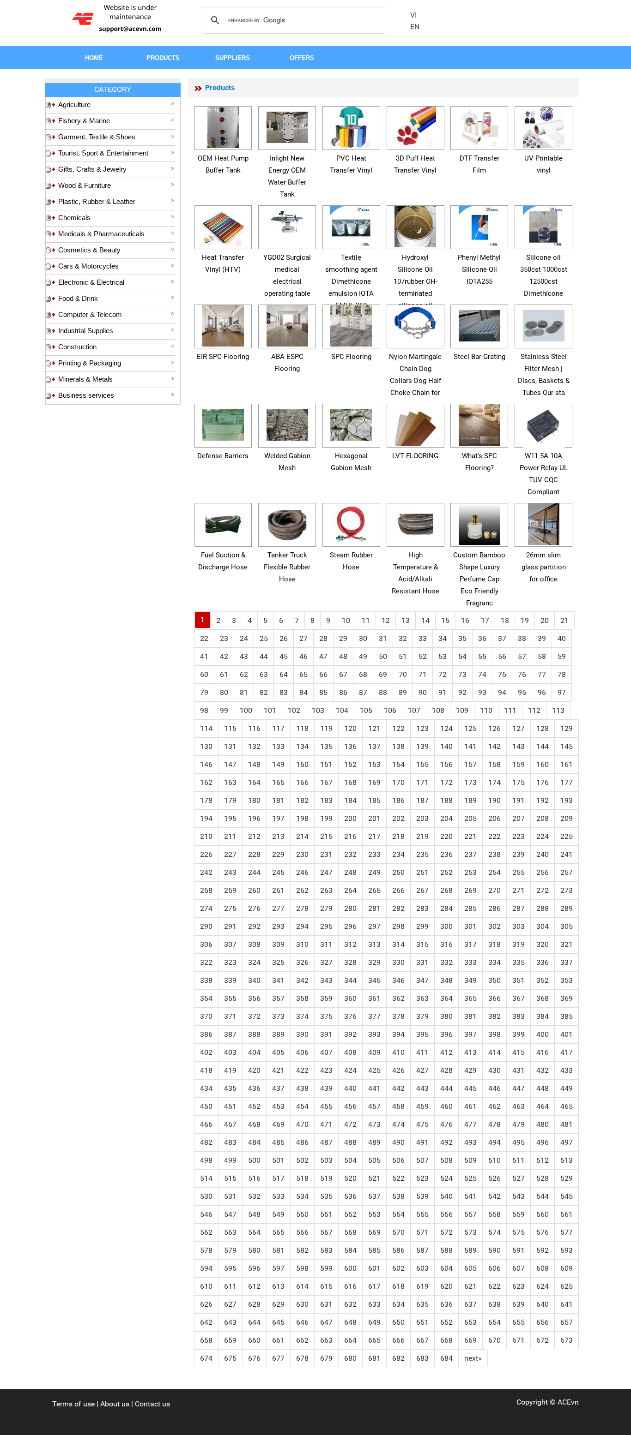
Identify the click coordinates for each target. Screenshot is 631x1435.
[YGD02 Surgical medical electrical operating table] (287, 219)
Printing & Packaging (89, 363)
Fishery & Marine (84, 121)
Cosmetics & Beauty (89, 250)
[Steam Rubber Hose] (351, 522)
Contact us (152, 1403)
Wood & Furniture (84, 185)
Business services (86, 395)
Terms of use (73, 1403)
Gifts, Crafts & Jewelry (92, 169)
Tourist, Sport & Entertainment (103, 153)
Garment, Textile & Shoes (96, 137)
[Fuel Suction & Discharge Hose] (223, 522)
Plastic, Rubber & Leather (96, 201)
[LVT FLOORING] (415, 423)
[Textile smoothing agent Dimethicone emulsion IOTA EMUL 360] (351, 225)
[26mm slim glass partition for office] (543, 522)
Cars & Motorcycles (88, 266)
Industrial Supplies (85, 331)
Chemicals (74, 217)
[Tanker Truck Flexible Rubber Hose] (287, 522)
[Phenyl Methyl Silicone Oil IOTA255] (479, 225)
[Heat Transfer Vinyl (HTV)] (223, 225)
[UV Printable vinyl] (543, 125)
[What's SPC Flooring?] (479, 423)
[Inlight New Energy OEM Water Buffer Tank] (287, 125)
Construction (77, 347)
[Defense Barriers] (223, 423)
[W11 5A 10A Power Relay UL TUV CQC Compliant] (543, 425)
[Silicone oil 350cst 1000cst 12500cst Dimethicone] (543, 225)
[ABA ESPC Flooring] (287, 324)
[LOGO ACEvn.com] (118, 17)
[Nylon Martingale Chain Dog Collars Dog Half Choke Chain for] (415, 321)
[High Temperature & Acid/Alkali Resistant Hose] (415, 522)
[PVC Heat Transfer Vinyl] (351, 125)
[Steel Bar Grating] (479, 324)
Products (220, 87)
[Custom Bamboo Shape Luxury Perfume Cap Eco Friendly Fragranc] (479, 522)
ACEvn (568, 1402)
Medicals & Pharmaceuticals (101, 234)
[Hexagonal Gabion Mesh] (351, 423)
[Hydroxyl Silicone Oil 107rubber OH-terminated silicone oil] (415, 225)
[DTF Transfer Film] (479, 125)
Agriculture (74, 104)
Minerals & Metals (85, 379)
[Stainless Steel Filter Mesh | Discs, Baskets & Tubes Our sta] (543, 324)
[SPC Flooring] (351, 324)
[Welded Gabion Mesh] (287, 423)
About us (114, 1403)
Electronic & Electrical (91, 282)
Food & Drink (78, 298)
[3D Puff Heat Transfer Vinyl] (415, 125)
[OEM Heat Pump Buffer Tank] (223, 125)
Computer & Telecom (90, 314)
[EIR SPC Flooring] (223, 324)
